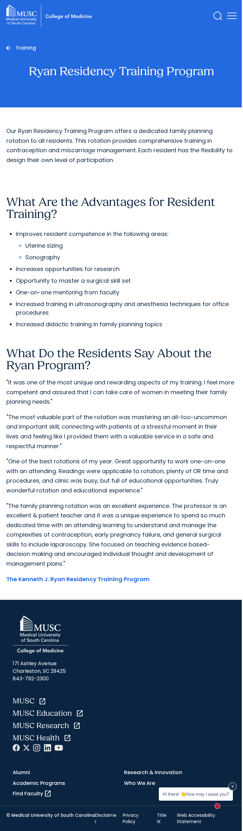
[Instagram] (36, 747)
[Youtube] (58, 748)
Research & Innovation (153, 772)
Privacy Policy (131, 818)
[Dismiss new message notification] (232, 786)
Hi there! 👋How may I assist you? (196, 794)
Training (26, 48)
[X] (26, 748)
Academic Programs (39, 783)
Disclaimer (105, 818)
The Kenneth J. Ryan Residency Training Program (78, 579)
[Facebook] (16, 747)
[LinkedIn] (47, 747)
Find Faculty (32, 793)
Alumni (21, 772)
